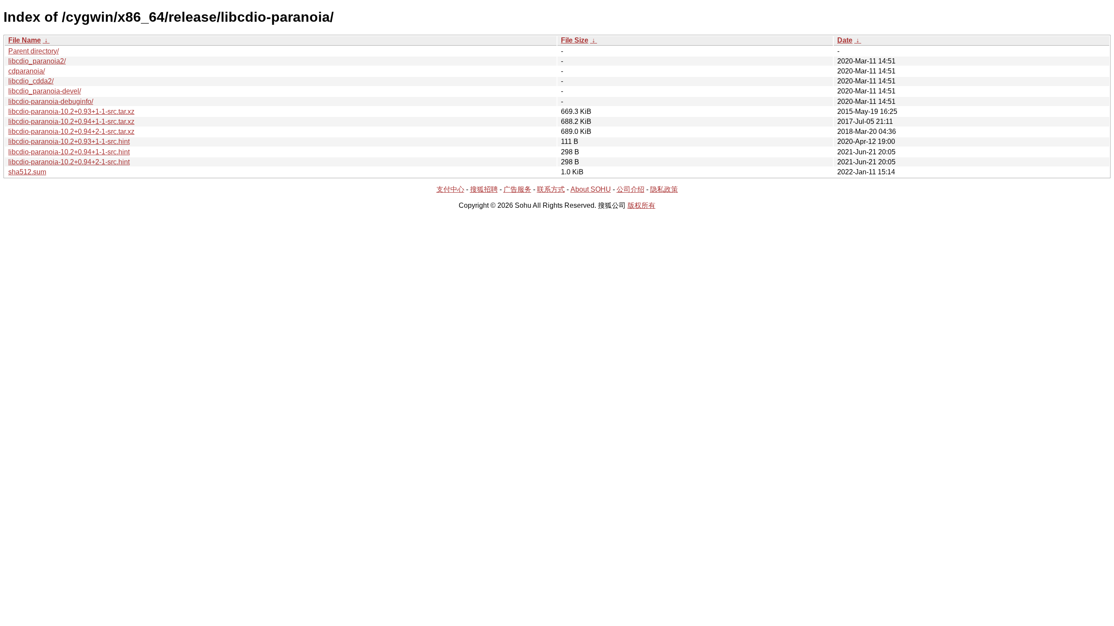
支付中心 (450, 189)
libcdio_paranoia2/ (37, 61)
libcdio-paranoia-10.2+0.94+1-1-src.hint (69, 152)
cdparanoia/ (26, 71)
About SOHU (590, 189)
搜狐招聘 (484, 189)
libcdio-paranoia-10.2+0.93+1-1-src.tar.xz (71, 111)
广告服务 (517, 189)
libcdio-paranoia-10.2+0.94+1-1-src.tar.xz (71, 121)
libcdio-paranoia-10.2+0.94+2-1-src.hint (69, 162)
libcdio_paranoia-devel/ (44, 91)
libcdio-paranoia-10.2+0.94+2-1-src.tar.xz (71, 131)
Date (844, 40)
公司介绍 (630, 189)
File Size (574, 40)
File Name (24, 40)
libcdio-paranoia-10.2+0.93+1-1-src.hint (69, 141)
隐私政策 (664, 189)
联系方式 (551, 189)
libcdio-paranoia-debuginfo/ (50, 101)
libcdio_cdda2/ (31, 81)
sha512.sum (27, 172)
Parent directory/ (33, 51)
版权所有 (641, 205)
